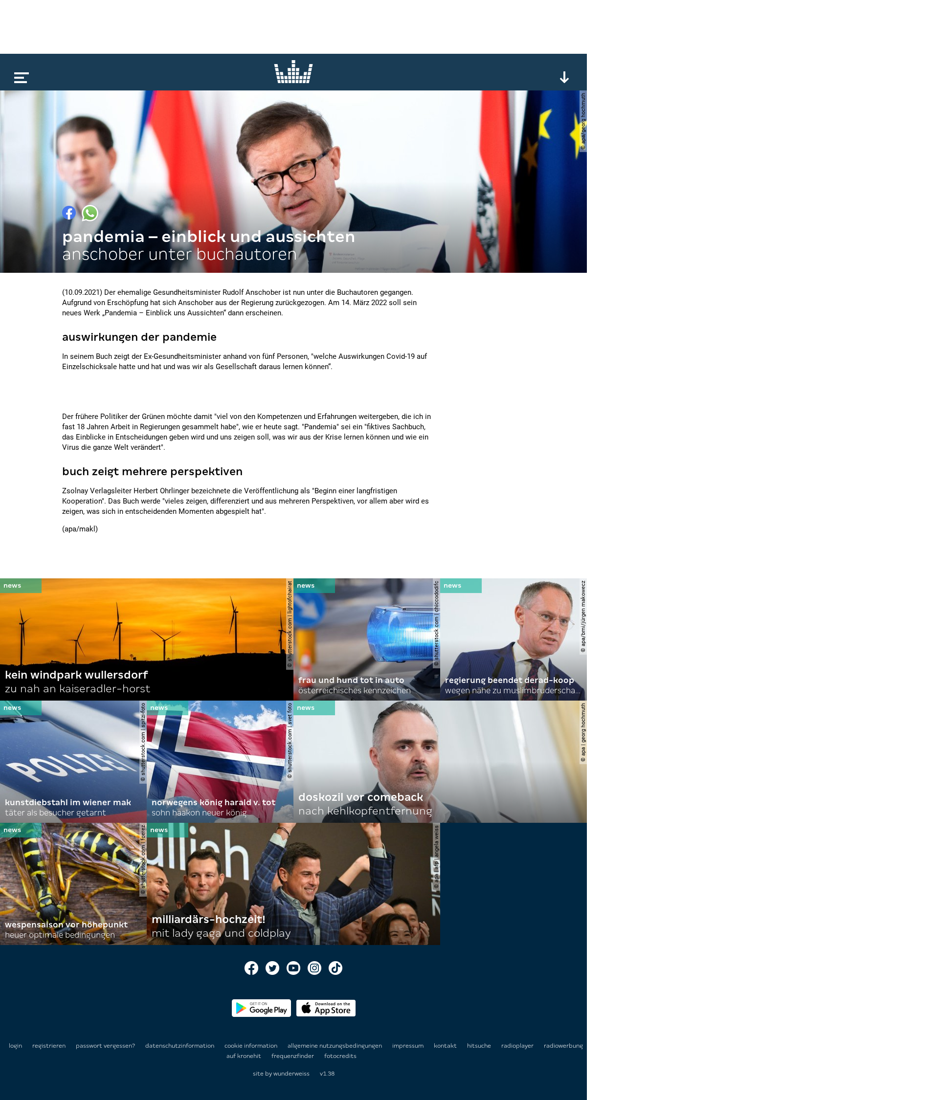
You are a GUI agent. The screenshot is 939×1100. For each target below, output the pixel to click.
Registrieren (49, 1045)
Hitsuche (479, 1045)
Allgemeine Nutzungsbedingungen (335, 1045)
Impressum (408, 1045)
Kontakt (446, 1045)
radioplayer (518, 1045)
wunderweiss (291, 1073)
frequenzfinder (293, 1056)
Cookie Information (251, 1045)
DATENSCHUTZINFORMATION (180, 1045)
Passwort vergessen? (105, 1045)
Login (15, 1045)
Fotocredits (340, 1056)
